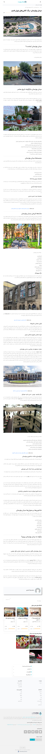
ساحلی (41, 693)
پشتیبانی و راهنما (19, 683)
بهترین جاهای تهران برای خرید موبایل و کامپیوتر (20, 453)
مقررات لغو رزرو (20, 684)
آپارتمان (41, 699)
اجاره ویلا (29, 717)
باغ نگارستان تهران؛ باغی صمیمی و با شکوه (20, 391)
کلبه (41, 703)
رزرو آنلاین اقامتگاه (33, 717)
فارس (21, 699)
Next (4, 619)
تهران (21, 691)
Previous (41, 619)
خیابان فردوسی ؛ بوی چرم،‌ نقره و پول (20, 320)
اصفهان (21, 695)
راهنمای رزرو (20, 686)
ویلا (41, 697)
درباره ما (41, 683)
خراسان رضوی (20, 701)
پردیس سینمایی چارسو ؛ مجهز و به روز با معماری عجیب (20, 208)
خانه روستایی (40, 704)
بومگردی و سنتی (39, 701)
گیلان (21, 697)
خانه (41, 7)
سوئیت (41, 695)
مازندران (21, 693)
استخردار (40, 691)
